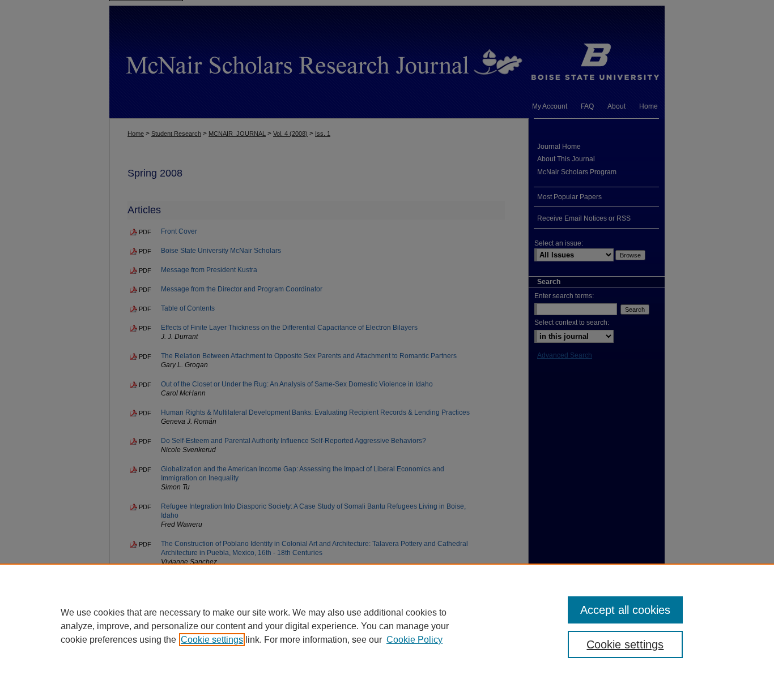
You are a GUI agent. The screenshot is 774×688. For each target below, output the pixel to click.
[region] (387, 626)
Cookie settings (212, 639)
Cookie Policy (414, 639)
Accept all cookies (625, 610)
